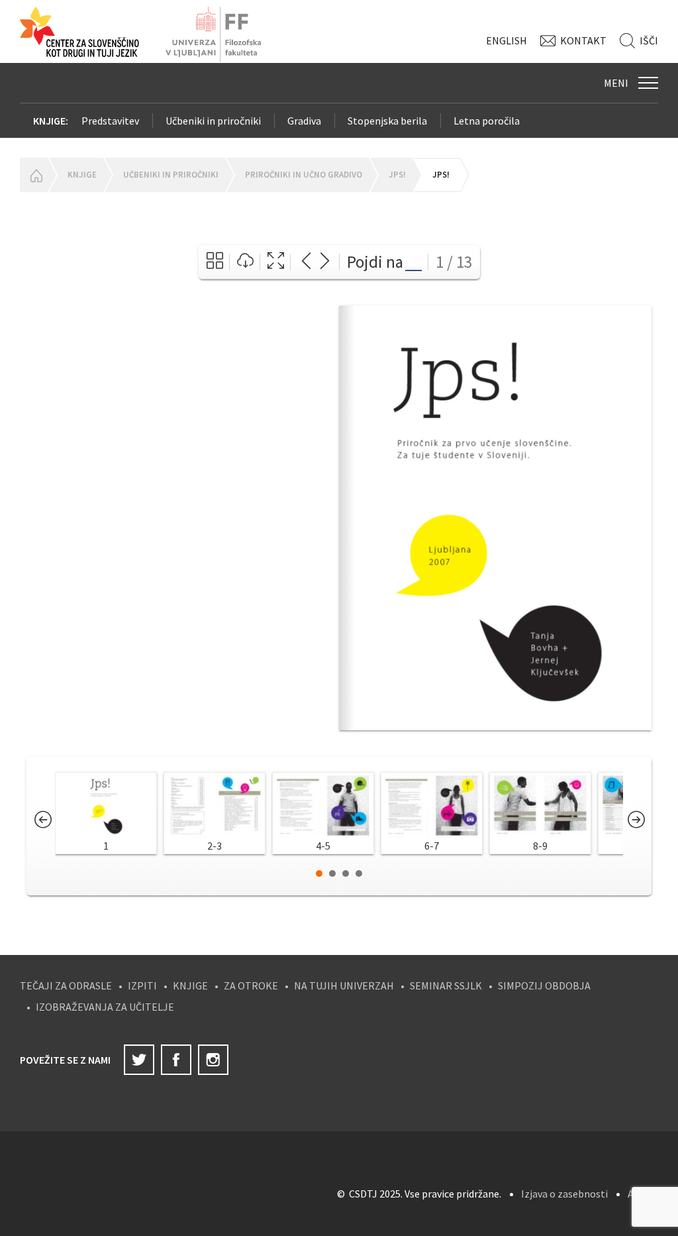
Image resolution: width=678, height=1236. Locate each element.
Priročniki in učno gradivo (303, 174)
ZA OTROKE (251, 985)
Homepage (34, 175)
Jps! (397, 174)
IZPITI (142, 985)
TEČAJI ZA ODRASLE (66, 985)
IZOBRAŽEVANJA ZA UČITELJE (105, 1006)
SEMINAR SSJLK (446, 985)
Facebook (176, 1059)
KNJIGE (190, 985)
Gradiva (304, 120)
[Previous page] (306, 262)
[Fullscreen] (275, 262)
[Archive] (215, 262)
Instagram (213, 1059)
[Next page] (324, 262)
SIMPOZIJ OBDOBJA (544, 985)
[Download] (245, 262)
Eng (506, 40)
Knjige (82, 174)
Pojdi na (375, 261)
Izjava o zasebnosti (564, 1193)
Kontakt (583, 40)
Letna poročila (487, 120)
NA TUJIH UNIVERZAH (344, 985)
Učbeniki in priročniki (213, 120)
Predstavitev (110, 120)
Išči (649, 40)
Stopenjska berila (387, 120)
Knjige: (50, 120)
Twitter (139, 1059)
